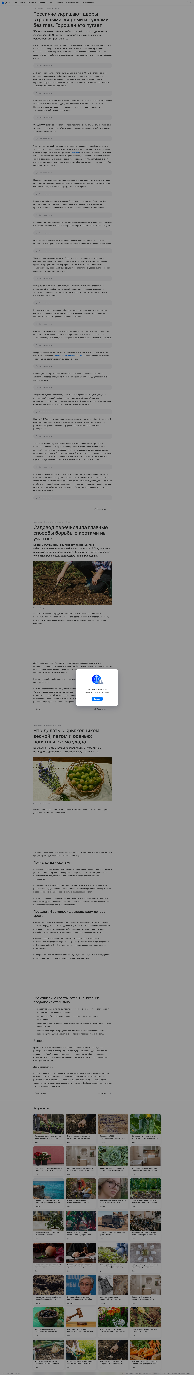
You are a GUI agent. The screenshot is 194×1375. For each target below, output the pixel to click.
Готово (97, 699)
